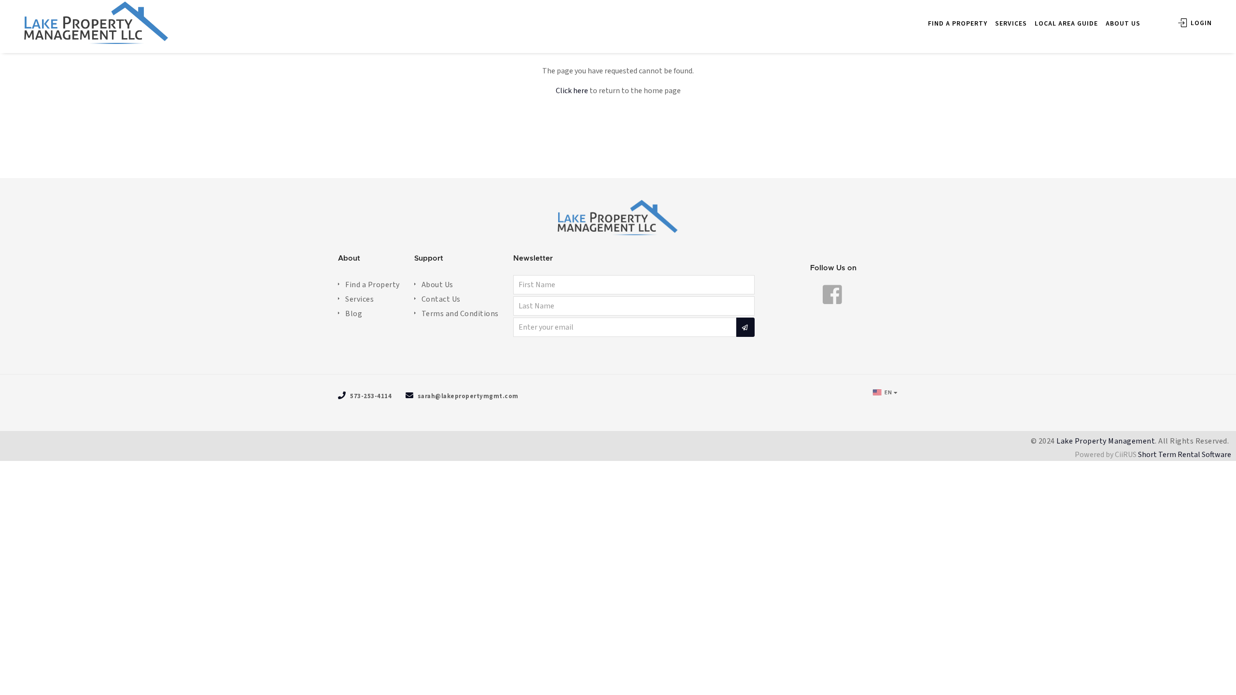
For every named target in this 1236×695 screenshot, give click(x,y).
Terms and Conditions (460, 313)
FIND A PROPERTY (957, 23)
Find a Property (372, 284)
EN (888, 393)
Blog (353, 313)
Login (1200, 23)
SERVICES (1011, 23)
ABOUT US (1123, 23)
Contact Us (441, 299)
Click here (572, 90)
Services (359, 299)
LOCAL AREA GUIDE (1066, 23)
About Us (437, 284)
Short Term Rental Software (1184, 454)
